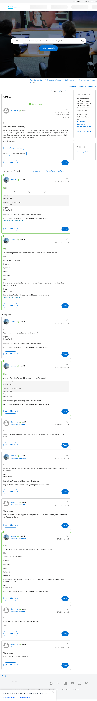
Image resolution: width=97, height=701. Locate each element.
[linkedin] (65, 683)
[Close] (53, 692)
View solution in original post (13, 220)
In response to (19, 242)
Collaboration (69, 80)
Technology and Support (53, 80)
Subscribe (82, 86)
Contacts (14, 682)
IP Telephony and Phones (86, 80)
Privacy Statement (9, 697)
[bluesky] (86, 683)
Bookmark (72, 86)
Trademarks (76, 690)
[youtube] (72, 683)
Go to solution (37, 104)
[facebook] (51, 683)
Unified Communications (18, 153)
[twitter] (58, 683)
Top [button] (5, 676)
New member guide (84, 127)
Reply (65, 162)
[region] (28, 695)
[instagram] (79, 683)
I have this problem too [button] (14, 148)
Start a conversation (48, 48)
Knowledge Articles (83, 152)
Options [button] (91, 86)
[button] (6, 162)
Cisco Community (36, 80)
